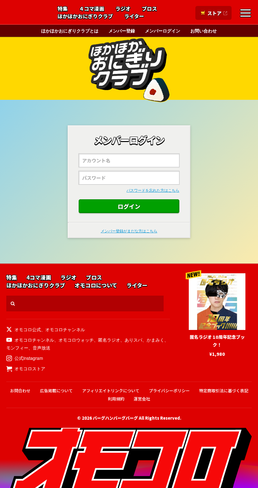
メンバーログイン (162, 30)
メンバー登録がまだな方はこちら (129, 230)
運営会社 (142, 399)
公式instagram (28, 358)
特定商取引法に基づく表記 (223, 391)
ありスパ (133, 340)
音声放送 (41, 347)
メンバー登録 (122, 30)
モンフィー (17, 347)
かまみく (155, 340)
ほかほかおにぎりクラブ (85, 16)
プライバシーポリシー (169, 391)
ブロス (149, 9)
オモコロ (27, 13)
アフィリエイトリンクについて (110, 391)
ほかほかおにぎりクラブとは (69, 30)
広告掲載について (56, 391)
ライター (134, 16)
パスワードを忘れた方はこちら (152, 190)
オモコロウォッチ (76, 340)
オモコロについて (96, 285)
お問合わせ (20, 391)
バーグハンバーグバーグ (115, 418)
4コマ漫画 (38, 277)
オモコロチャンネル (65, 329)
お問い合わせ (203, 30)
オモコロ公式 (27, 329)
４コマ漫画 (91, 9)
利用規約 (116, 399)
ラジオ (123, 9)
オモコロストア (29, 368)
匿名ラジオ (109, 340)
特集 (63, 9)
